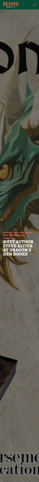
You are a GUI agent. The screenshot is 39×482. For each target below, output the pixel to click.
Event (22, 232)
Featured (13, 235)
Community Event (11, 232)
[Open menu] (34, 5)
